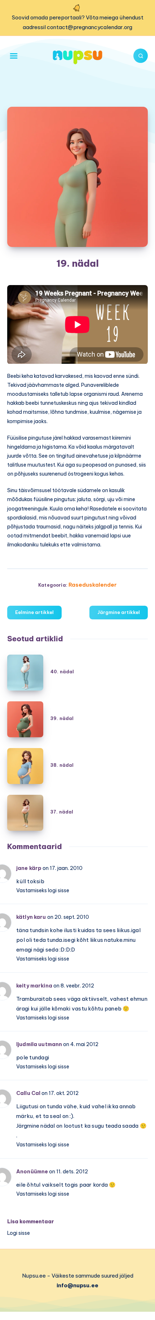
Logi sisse (18, 1233)
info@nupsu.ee (77, 1285)
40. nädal (62, 671)
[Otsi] (140, 56)
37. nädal (61, 812)
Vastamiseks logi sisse (42, 890)
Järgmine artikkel (118, 612)
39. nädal (62, 718)
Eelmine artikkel (34, 612)
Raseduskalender (92, 584)
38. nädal (62, 765)
